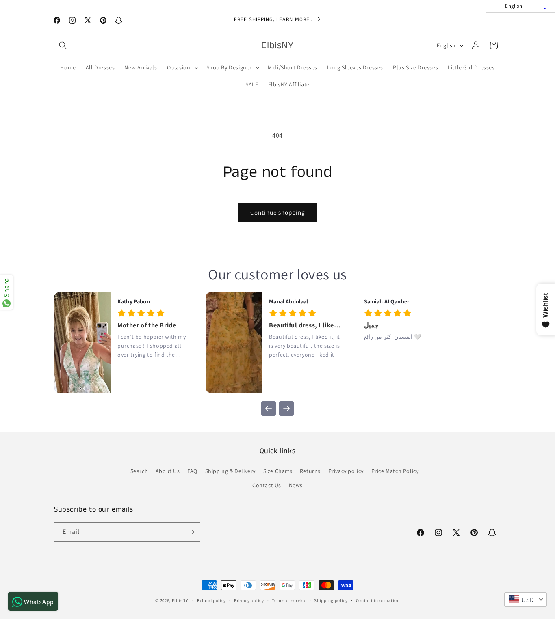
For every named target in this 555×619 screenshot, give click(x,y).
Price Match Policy (395, 471)
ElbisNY (180, 600)
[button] (63, 45)
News (296, 485)
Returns (310, 471)
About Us (168, 471)
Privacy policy (346, 471)
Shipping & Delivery (230, 471)
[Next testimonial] (286, 408)
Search (139, 471)
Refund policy (211, 600)
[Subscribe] (191, 532)
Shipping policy (331, 600)
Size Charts (278, 471)
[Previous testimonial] (268, 408)
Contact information (378, 600)
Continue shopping (277, 212)
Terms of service (289, 600)
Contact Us (266, 485)
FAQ (192, 471)
